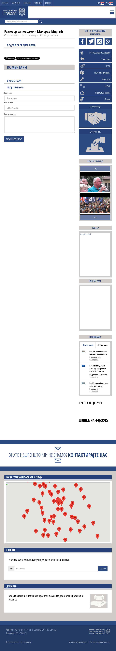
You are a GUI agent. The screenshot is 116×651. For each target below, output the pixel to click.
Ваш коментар (10, 114)
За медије (38, 3)
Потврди (103, 568)
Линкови (27, 3)
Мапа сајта (16, 3)
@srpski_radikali (85, 234)
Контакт (48, 3)
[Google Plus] (108, 41)
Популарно (87, 345)
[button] (58, 509)
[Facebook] (82, 41)
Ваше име (8, 93)
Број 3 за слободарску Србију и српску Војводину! (98, 386)
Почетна (5, 3)
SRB (107, 3)
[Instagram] (99, 41)
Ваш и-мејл (8, 102)
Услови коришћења (77, 642)
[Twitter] (91, 41)
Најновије (103, 345)
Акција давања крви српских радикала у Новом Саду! (98, 354)
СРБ (98, 3)
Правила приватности (99, 642)
